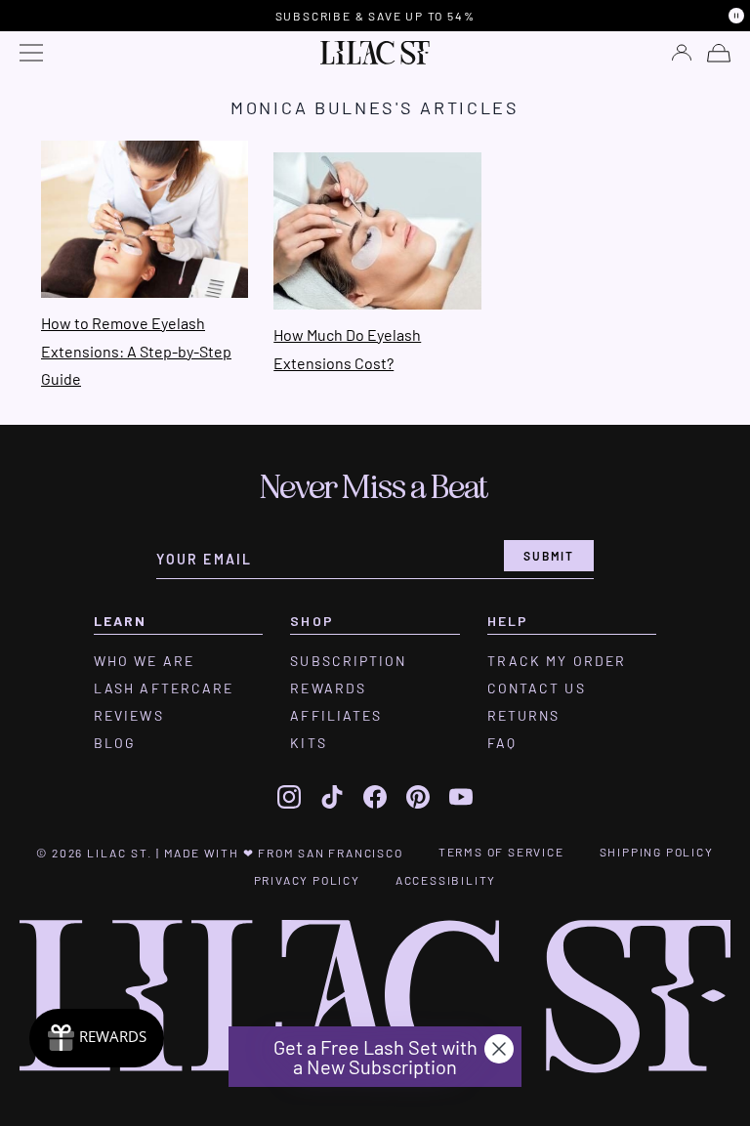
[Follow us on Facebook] (375, 797)
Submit (548, 556)
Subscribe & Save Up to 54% (375, 15)
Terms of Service (501, 851)
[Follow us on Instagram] (289, 797)
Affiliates (336, 716)
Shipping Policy (657, 851)
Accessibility (446, 880)
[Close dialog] (499, 1048)
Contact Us (536, 688)
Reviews (129, 716)
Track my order (556, 661)
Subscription (348, 661)
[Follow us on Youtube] (461, 797)
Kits (308, 743)
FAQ (502, 743)
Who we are (144, 661)
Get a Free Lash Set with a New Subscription (375, 1056)
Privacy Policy (307, 880)
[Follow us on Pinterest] (418, 797)
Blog (115, 743)
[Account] (681, 53)
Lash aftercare (163, 688)
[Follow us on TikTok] (332, 797)
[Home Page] (375, 52)
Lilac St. (119, 852)
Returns (524, 716)
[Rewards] (96, 1038)
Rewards (328, 688)
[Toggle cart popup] (718, 53)
